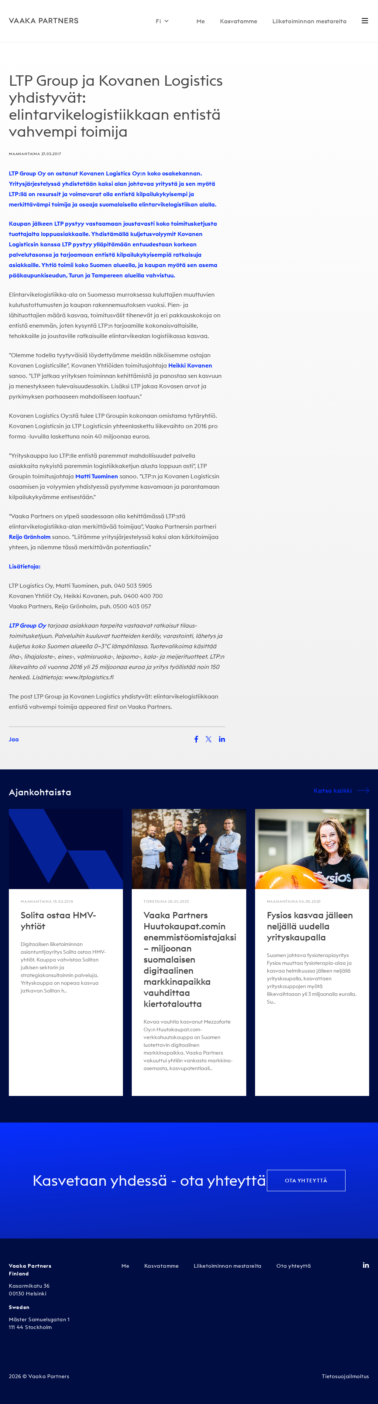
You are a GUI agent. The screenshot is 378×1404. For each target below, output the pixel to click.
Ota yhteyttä (306, 1180)
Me (200, 21)
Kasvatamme (238, 21)
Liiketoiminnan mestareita (309, 21)
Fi (158, 21)
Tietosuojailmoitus (345, 1376)
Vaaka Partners (149, 706)
